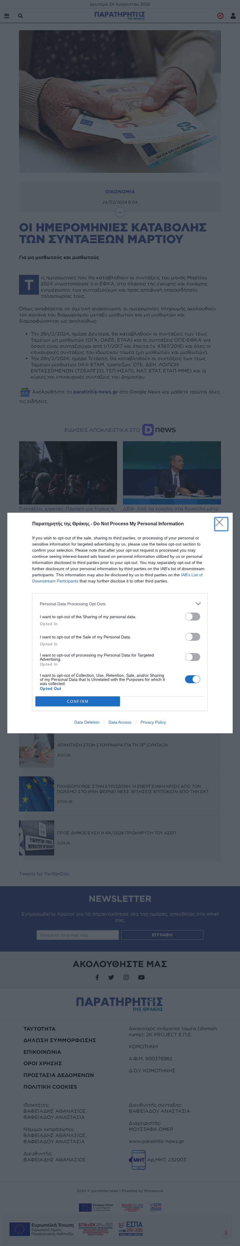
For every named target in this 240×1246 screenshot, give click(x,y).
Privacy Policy (153, 722)
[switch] (192, 617)
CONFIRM (78, 701)
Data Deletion (87, 722)
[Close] (221, 524)
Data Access (120, 722)
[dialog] (120, 623)
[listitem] (120, 604)
